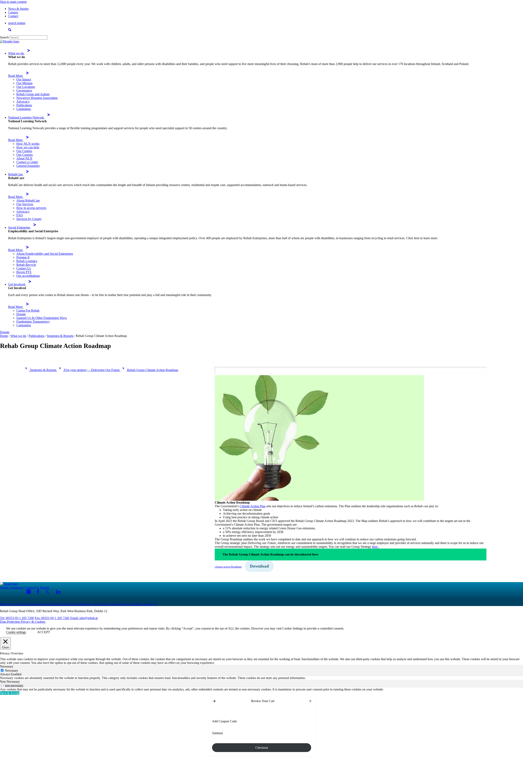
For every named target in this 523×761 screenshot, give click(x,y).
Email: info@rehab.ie (84, 618)
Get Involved (17, 284)
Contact (13, 16)
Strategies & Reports (43, 370)
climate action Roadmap (228, 566)
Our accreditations (28, 275)
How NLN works (27, 143)
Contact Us (23, 268)
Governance (24, 90)
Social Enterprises (80, 604)
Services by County (29, 219)
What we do (16, 53)
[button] (214, 701)
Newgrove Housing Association (37, 98)
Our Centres (24, 151)
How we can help (27, 147)
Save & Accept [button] (9, 693)
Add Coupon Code (224, 721)
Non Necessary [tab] (10, 681)
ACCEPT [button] (43, 632)
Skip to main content (13, 1)
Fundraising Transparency (33, 321)
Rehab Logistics (26, 261)
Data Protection (10, 621)
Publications (24, 105)
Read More (15, 75)
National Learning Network (26, 117)
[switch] (2, 685)
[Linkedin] (58, 592)
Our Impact (23, 79)
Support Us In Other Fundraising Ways (41, 318)
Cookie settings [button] (16, 632)
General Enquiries (28, 165)
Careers (13, 12)
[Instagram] (29, 592)
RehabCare (15, 174)
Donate (21, 314)
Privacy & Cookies (33, 621)
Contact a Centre (27, 162)
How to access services (31, 208)
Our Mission (24, 83)
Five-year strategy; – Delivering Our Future (92, 370)
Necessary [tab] (6, 666)
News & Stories (18, 8)
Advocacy (23, 101)
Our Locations (25, 87)
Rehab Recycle (26, 264)
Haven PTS (23, 272)
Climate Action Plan (253, 506)
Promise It (22, 257)
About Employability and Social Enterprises (44, 253)
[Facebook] (38, 591)
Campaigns (23, 109)
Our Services (24, 204)
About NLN (24, 158)
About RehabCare (28, 200)
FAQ (19, 215)
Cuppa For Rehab (27, 310)
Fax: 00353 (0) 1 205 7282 (52, 618)
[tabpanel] (261, 678)
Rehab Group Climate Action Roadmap (152, 370)
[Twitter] (47, 592)
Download (259, 566)
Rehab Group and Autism (32, 94)
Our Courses (24, 154)
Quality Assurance (12, 587)
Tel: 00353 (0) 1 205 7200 (17, 618)
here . (375, 546)
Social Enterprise (19, 227)
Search (4, 37)
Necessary (11, 670)
